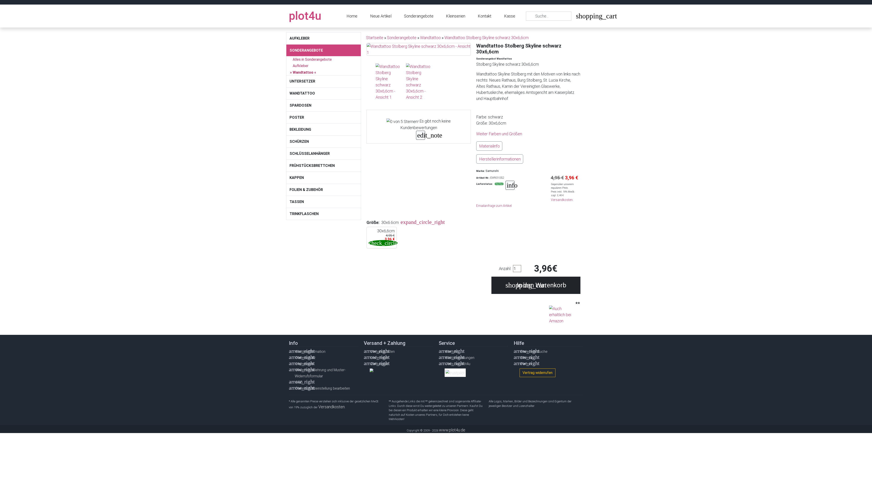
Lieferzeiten (380, 358)
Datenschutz (305, 358)
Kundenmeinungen (460, 358)
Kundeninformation (310, 351)
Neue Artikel (380, 16)
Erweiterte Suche (533, 351)
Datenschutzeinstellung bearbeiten (323, 388)
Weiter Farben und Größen (499, 133)
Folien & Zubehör (306, 190)
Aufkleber (300, 38)
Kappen (297, 177)
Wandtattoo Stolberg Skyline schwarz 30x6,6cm (486, 37)
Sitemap (527, 358)
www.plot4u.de (452, 430)
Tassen (297, 202)
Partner (526, 364)
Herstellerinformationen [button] (500, 159)
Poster (297, 117)
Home (352, 16)
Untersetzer (302, 81)
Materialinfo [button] (489, 146)
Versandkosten (383, 351)
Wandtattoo (303, 72)
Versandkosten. (562, 200)
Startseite (374, 37)
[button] (406, 222)
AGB (299, 382)
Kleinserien (455, 16)
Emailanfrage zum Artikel (494, 206)
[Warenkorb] (579, 17)
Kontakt (484, 16)
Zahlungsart (380, 364)
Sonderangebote (419, 16)
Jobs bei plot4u (458, 364)
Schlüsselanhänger (310, 153)
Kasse (509, 16)
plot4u (305, 16)
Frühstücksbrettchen (312, 165)
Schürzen (299, 141)
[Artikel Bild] (388, 81)
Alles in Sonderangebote (312, 59)
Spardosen (300, 105)
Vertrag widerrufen (537, 373)
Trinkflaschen (304, 214)
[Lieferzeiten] (510, 185)
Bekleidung (300, 129)
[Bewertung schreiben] (420, 135)
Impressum (304, 364)
